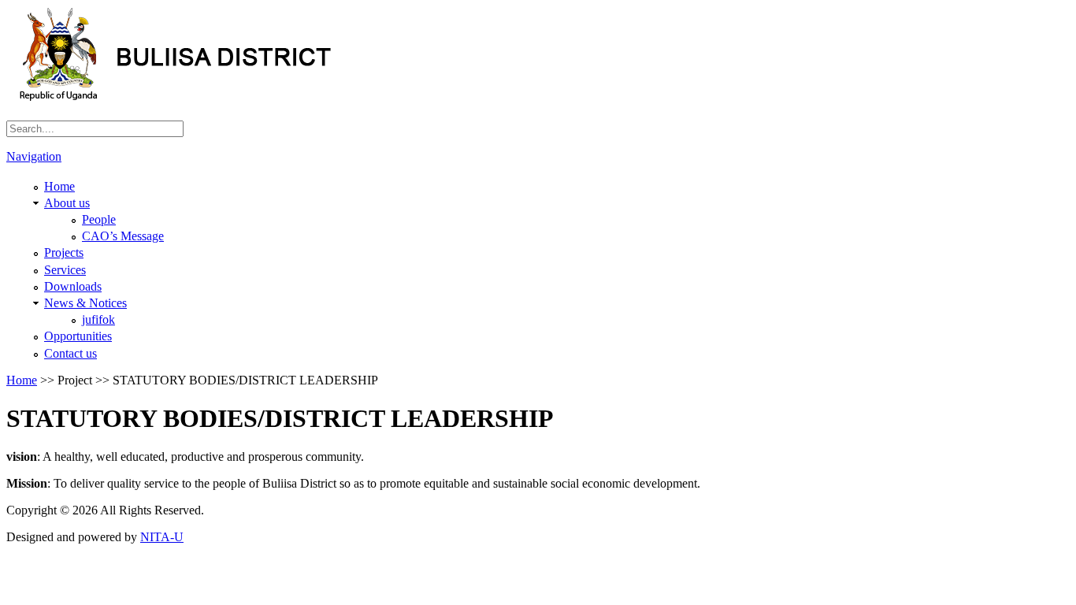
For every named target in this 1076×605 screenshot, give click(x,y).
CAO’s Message (123, 236)
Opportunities (78, 336)
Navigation (33, 156)
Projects (63, 252)
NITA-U (162, 537)
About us (67, 203)
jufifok (98, 319)
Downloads (73, 286)
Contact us (70, 353)
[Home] (222, 96)
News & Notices (85, 303)
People (99, 219)
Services (65, 270)
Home (59, 186)
